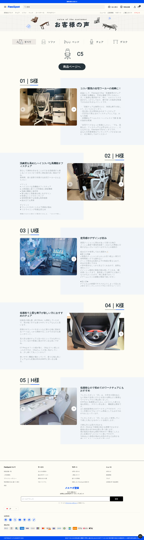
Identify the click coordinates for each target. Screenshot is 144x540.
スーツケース (40, 13)
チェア (17, 13)
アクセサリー (51, 13)
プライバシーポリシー (71, 503)
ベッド (31, 13)
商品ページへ (72, 66)
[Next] (73, 109)
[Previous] (22, 109)
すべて (27, 42)
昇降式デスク (8, 13)
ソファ (24, 13)
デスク (124, 42)
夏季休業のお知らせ (72, 1)
